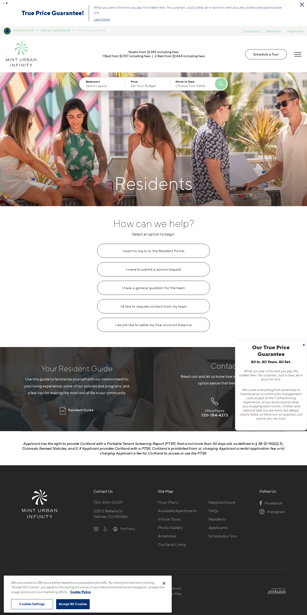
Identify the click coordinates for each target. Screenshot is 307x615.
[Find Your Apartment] (221, 84)
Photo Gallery (170, 527)
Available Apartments (177, 510)
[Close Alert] (302, 4)
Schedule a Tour (266, 54)
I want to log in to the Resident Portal (154, 251)
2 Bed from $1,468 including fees (180, 56)
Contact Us (251, 31)
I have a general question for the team (153, 288)
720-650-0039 (108, 502)
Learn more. (102, 19)
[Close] (164, 583)
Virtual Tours (169, 519)
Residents (273, 31)
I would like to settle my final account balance (153, 325)
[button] (4, 3)
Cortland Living (172, 544)
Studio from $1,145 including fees (153, 52)
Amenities (167, 536)
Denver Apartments (56, 30)
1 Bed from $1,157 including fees (126, 56)
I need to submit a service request (153, 269)
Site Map (174, 593)
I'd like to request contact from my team (153, 306)
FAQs (213, 510)
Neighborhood (221, 502)
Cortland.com (23, 30)
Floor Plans (168, 502)
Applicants (295, 31)
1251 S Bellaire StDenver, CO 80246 (111, 514)
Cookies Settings (32, 604)
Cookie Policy (80, 592)
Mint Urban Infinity (91, 30)
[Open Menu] (297, 54)
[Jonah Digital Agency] (274, 591)
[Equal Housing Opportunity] (96, 528)
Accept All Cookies (73, 604)
